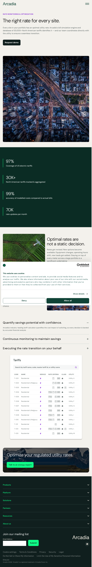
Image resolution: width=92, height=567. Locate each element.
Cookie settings (9, 552)
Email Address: (8, 539)
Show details (78, 294)
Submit (33, 543)
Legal (61, 552)
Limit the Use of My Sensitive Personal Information (58, 556)
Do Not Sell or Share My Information (18, 556)
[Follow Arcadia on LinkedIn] (87, 544)
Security (52, 552)
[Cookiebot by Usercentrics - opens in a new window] (78, 265)
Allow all (68, 300)
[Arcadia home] (80, 537)
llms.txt (6, 560)
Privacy (42, 552)
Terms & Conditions (28, 552)
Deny (24, 300)
